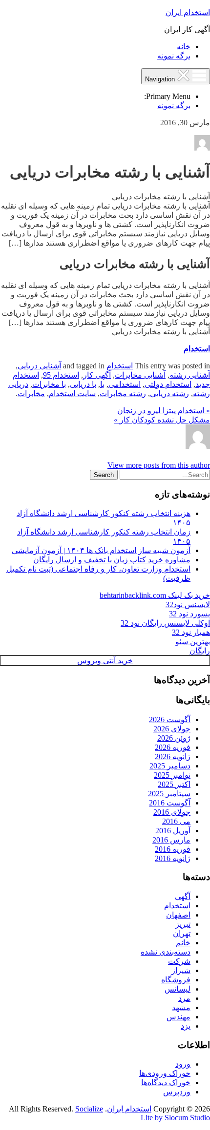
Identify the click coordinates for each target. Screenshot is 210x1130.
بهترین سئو (192, 641)
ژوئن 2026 (173, 738)
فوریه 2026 (172, 747)
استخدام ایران (188, 12)
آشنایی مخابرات (140, 375)
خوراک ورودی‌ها (164, 1073)
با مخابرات (49, 384)
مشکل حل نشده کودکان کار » (162, 420)
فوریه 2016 (172, 849)
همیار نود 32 (191, 632)
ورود (182, 1064)
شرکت (179, 961)
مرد (184, 998)
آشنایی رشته (189, 375)
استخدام (197, 349)
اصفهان (178, 915)
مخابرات (31, 393)
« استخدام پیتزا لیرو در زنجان (163, 410)
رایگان (199, 651)
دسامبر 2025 (169, 766)
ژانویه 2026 (172, 756)
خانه (183, 46)
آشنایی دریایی (39, 366)
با (102, 384)
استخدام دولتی (168, 384)
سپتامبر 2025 (169, 793)
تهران (181, 933)
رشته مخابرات (123, 393)
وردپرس (176, 1092)
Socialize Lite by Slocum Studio (142, 1113)
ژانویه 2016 (172, 858)
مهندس (178, 1017)
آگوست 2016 (169, 803)
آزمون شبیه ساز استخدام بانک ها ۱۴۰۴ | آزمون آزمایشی (101, 550)
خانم (183, 942)
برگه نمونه (173, 56)
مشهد (181, 1007)
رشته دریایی (169, 393)
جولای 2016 (171, 812)
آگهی (182, 896)
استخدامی (124, 384)
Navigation (161, 79)
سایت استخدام (72, 393)
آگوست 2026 (169, 719)
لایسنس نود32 (188, 604)
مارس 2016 (171, 840)
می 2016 (176, 821)
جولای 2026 (171, 729)
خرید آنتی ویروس (105, 660)
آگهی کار (97, 375)
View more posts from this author (158, 465)
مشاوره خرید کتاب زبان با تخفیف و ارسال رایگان (111, 559)
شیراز (180, 970)
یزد (185, 1026)
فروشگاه (175, 980)
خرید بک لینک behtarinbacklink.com (155, 595)
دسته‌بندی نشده (165, 952)
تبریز (182, 924)
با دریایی (83, 384)
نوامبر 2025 (172, 775)
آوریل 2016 (172, 830)
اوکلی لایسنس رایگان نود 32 (165, 623)
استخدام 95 (61, 375)
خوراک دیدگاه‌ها (165, 1082)
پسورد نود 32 (189, 614)
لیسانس (177, 989)
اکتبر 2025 (174, 784)
